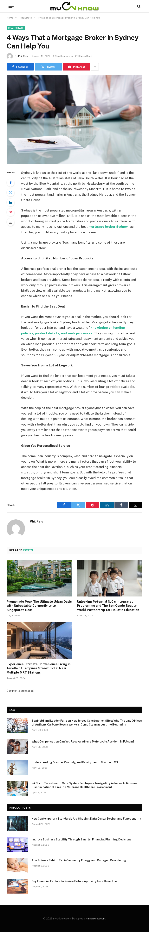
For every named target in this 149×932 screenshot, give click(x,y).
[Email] (10, 222)
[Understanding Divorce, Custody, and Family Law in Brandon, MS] (17, 767)
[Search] (138, 6)
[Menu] (11, 6)
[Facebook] (10, 183)
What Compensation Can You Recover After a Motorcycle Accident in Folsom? (83, 741)
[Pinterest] (10, 212)
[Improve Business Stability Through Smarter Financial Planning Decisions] (17, 844)
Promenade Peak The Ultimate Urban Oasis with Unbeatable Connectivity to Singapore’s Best (39, 606)
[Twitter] (10, 192)
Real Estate (16, 28)
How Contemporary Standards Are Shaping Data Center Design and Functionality (86, 818)
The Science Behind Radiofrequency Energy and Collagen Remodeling (79, 860)
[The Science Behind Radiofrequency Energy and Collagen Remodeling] (17, 865)
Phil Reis (23, 56)
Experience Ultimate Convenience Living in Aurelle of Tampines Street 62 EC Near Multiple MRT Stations (38, 668)
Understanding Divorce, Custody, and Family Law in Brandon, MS (75, 762)
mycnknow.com (96, 918)
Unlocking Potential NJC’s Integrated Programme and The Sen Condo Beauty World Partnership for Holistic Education (108, 606)
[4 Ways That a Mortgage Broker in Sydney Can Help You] (74, 119)
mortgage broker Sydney (108, 227)
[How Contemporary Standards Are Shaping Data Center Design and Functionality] (17, 823)
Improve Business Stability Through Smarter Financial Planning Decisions (81, 839)
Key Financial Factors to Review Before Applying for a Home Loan (75, 881)
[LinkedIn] (10, 202)
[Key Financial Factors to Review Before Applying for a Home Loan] (17, 886)
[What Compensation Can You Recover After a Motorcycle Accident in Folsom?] (17, 746)
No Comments (64, 56)
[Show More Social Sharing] (95, 67)
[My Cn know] (74, 6)
